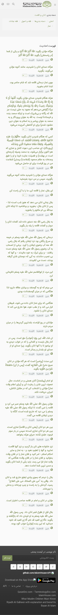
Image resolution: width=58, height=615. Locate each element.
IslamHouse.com (47, 595)
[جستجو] (13, 4)
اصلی (51, 21)
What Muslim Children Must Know (38, 599)
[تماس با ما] (8, 4)
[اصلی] (55, 4)
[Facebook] (53, 567)
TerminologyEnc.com (45, 592)
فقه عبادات (13, 21)
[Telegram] (33, 567)
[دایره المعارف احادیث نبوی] (37, 4)
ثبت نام (7, 558)
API (5, 586)
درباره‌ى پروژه (31, 586)
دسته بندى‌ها (40, 21)
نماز (49, 26)
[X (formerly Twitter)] (46, 567)
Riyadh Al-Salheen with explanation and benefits (31, 602)
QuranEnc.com (25, 592)
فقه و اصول (26, 21)
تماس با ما (16, 586)
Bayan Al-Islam (48, 606)
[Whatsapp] (40, 567)
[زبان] (2, 4)
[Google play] (27, 567)
